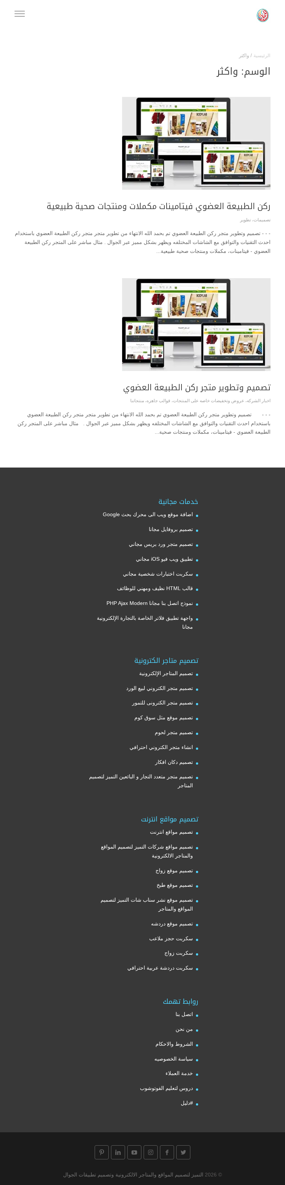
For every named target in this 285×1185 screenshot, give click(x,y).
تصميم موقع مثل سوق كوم (163, 717)
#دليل (187, 1103)
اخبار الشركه (259, 400)
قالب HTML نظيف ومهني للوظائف (155, 588)
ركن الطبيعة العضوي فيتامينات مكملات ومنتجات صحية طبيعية (159, 206)
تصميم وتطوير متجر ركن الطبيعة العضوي (197, 387)
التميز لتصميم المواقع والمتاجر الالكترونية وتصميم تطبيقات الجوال (133, 1175)
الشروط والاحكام (174, 1044)
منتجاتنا (137, 400)
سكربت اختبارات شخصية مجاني (158, 574)
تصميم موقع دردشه (172, 924)
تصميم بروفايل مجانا (171, 529)
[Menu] (19, 15)
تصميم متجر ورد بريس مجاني (161, 544)
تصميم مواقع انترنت (171, 832)
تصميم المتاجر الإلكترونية (166, 673)
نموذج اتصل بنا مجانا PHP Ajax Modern (150, 603)
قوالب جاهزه (158, 400)
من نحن (184, 1029)
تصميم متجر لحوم (174, 732)
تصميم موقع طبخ (175, 885)
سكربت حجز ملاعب (171, 938)
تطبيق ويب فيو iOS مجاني (164, 559)
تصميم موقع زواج (174, 870)
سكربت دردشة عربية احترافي (160, 968)
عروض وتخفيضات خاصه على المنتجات (208, 400)
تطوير (245, 219)
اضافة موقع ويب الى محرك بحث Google (148, 514)
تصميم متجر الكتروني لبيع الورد (159, 688)
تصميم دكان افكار (174, 762)
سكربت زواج (178, 953)
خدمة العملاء (179, 1073)
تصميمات (262, 219)
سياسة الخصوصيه (173, 1059)
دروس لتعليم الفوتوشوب (166, 1088)
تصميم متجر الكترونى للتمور (162, 703)
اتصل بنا (184, 1014)
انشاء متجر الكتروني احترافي (161, 747)
